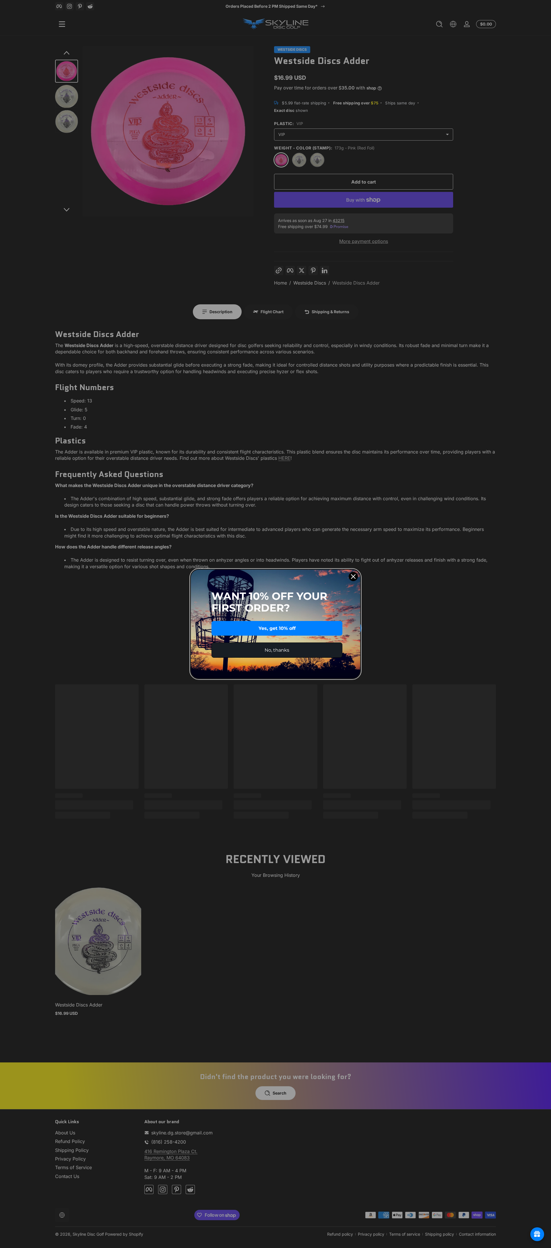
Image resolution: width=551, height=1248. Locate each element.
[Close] (353, 576)
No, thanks (277, 650)
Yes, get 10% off (277, 628)
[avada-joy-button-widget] (537, 1234)
